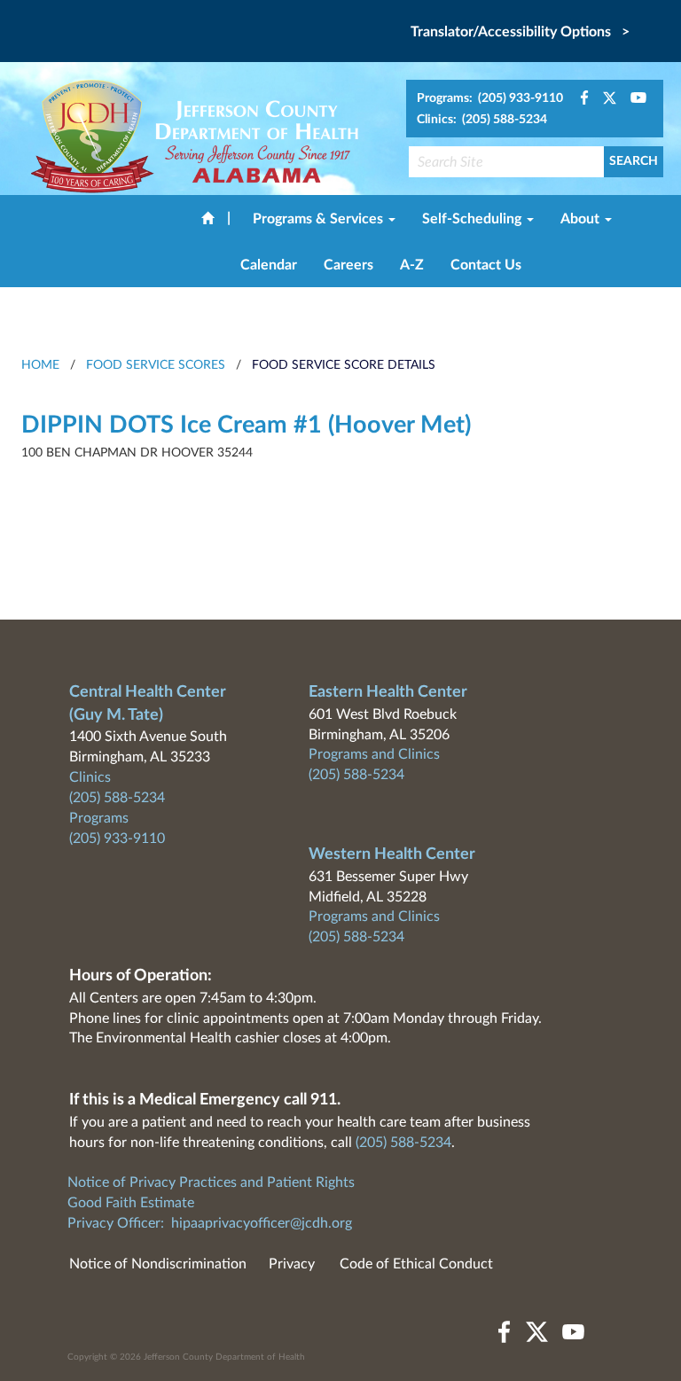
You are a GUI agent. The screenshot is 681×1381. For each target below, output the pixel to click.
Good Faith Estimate (130, 1203)
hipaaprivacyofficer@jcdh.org (261, 1223)
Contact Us (485, 265)
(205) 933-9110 (117, 838)
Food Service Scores (155, 365)
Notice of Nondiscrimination (158, 1264)
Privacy (292, 1264)
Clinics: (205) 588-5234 (482, 119)
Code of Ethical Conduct (416, 1264)
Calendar (268, 265)
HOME (40, 365)
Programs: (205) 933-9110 (490, 98)
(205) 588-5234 (117, 798)
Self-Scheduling (473, 219)
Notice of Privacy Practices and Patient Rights (211, 1182)
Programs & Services (320, 219)
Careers (348, 265)
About (581, 219)
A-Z (412, 265)
